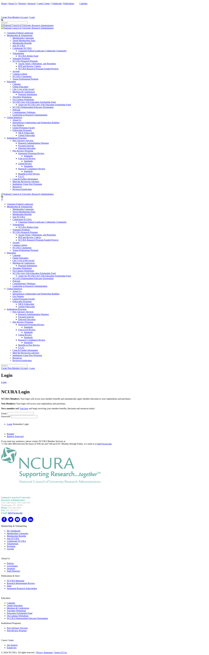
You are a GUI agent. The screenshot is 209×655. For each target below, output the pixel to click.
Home (4, 3)
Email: (4, 413)
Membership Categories (17, 533)
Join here (24, 408)
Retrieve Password (15, 436)
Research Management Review (21, 583)
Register (10, 434)
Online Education (15, 605)
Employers (11, 647)
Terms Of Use (60, 652)
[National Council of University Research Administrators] (27, 25)
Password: (6, 416)
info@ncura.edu (104, 444)
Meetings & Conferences (18, 608)
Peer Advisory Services (17, 628)
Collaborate (56, 3)
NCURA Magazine (15, 580)
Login (32, 17)
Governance (12, 566)
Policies (10, 563)
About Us (12, 3)
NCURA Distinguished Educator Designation (27, 618)
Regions (22, 3)
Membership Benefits (16, 536)
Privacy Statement (44, 652)
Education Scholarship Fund (19, 613)
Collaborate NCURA (16, 541)
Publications (68, 3)
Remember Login (21, 424)
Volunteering (12, 543)
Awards (10, 549)
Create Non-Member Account (14, 17)
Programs (11, 546)
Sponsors (31, 3)
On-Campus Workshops (17, 616)
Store (9, 586)
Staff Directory (13, 571)
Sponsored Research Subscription (22, 588)
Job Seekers (12, 645)
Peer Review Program (17, 630)
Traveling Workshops (16, 610)
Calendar (83, 3)
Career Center (43, 3)
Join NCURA (13, 538)
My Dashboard (13, 531)
